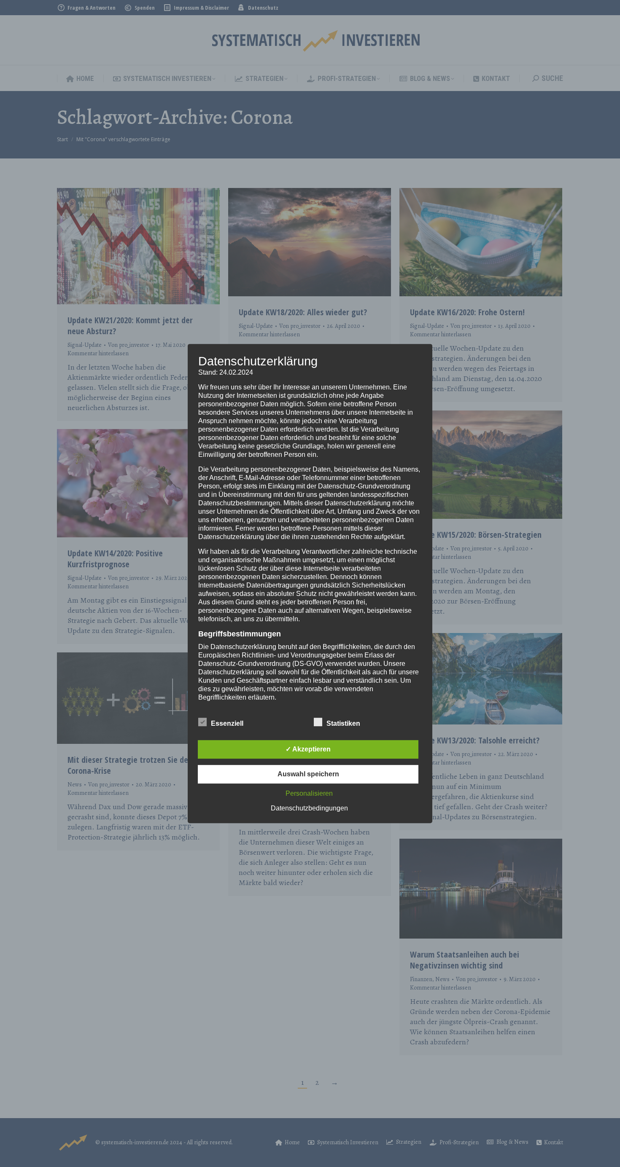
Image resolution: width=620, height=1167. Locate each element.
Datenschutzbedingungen (309, 808)
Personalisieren (309, 793)
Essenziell (227, 723)
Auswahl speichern (308, 774)
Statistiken (343, 723)
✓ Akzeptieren (308, 749)
